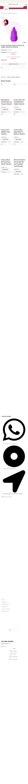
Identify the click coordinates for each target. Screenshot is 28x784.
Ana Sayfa (3, 13)
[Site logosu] (13, 4)
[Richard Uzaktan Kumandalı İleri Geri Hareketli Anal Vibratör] (20, 149)
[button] (18, 171)
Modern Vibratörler (12, 13)
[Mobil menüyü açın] (1, 4)
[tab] (3, 77)
